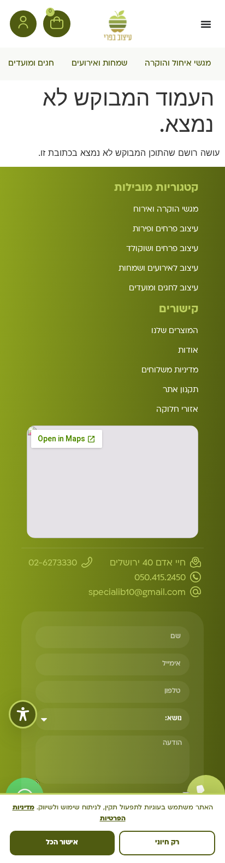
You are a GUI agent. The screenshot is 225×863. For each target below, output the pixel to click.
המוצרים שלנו (174, 331)
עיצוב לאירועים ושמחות (158, 268)
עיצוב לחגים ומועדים (163, 288)
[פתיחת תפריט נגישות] (23, 714)
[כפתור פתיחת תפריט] (205, 24)
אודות (188, 350)
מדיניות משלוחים (169, 370)
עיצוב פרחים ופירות (165, 229)
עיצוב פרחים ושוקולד (162, 249)
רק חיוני (167, 842)
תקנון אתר (180, 390)
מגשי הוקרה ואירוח (165, 209)
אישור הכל (62, 842)
